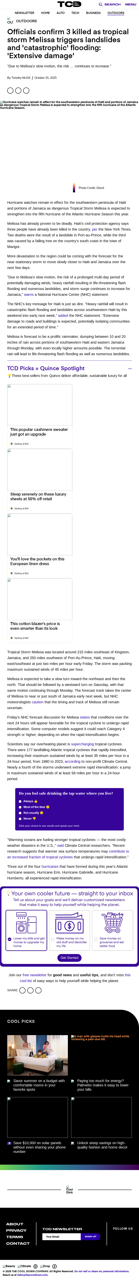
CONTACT (18, 1243)
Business (93, 13)
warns (29, 294)
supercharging (82, 744)
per (94, 229)
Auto (61, 13)
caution (37, 702)
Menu (130, 4)
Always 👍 (30, 801)
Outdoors (116, 13)
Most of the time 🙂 (36, 807)
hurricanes (50, 866)
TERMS (14, 1237)
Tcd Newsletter (62, 1229)
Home (45, 13)
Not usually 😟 (33, 812)
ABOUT (15, 1224)
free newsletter (35, 975)
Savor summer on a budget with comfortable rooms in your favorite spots (39, 1085)
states (85, 717)
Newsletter (24, 13)
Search (112, 4)
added (63, 316)
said (60, 845)
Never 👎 (29, 818)
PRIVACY (16, 1230)
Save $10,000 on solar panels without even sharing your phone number (39, 1147)
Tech (75, 13)
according (72, 761)
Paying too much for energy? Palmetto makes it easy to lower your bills (103, 1085)
